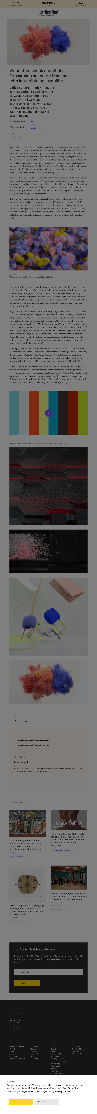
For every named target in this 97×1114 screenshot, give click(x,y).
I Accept (15, 1102)
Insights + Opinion (16, 1046)
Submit (54, 1049)
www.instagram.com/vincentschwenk (31, 745)
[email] (19, 138)
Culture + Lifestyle (17, 1059)
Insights (54, 1068)
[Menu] (85, 13)
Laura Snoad (20, 121)
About (53, 1046)
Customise (41, 1102)
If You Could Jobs (79, 1054)
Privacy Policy (57, 1059)
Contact (54, 1051)
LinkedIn (33, 1051)
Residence (76, 1046)
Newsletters (56, 1071)
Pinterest (34, 1059)
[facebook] (9, 138)
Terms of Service (58, 1061)
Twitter (33, 1056)
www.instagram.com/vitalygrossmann (31, 740)
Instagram (34, 1046)
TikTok (33, 1049)
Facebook (34, 1054)
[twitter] (14, 138)
